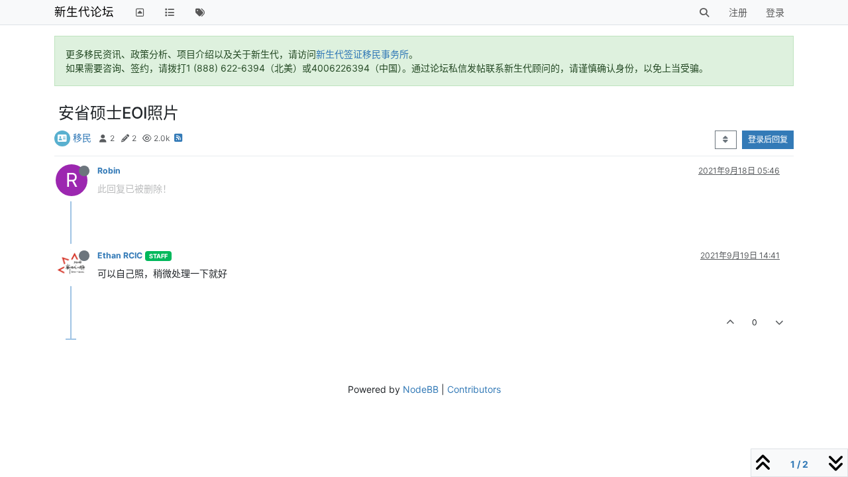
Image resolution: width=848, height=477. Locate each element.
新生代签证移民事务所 (362, 54)
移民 (82, 137)
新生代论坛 (84, 12)
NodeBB (421, 389)
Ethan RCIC (119, 255)
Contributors (474, 389)
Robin (109, 171)
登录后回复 (768, 139)
